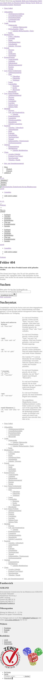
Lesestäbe (11, 38)
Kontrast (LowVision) (15, 156)
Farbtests (11, 99)
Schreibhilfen (12, 135)
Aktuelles (7, 216)
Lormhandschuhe (14, 19)
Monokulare (12, 91)
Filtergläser (16, 76)
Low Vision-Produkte (11, 93)
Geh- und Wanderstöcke (16, 112)
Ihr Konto (7, 672)
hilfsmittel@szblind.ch (7, 603)
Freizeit (6, 48)
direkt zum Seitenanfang (30, 1)
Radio (10, 33)
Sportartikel (12, 55)
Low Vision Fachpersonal (12, 71)
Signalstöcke (12, 122)
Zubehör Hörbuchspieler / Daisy (23, 31)
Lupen (10, 82)
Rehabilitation (8, 220)
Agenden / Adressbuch (15, 128)
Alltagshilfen (8, 12)
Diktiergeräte (12, 25)
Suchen (27, 676)
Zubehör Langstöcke (15, 124)
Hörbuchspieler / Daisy (16, 29)
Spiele (10, 52)
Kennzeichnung (9, 57)
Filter (10, 74)
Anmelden (7, 192)
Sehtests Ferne (13, 105)
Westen (10, 69)
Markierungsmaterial (15, 65)
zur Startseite (17, 1)
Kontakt (6, 630)
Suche (33, 3)
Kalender (11, 133)
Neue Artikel (8, 8)
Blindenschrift (8, 35)
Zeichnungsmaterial (14, 143)
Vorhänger (16, 80)
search (2, 189)
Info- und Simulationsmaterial (14, 163)
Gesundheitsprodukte (15, 16)
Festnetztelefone (13, 146)
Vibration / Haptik (14, 160)
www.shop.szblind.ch (12, 620)
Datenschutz (8, 644)
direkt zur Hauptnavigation (16, 3)
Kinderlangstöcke (14, 116)
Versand (11, 139)
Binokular (16, 86)
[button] (3, 257)
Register (11, 67)
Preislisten (7, 628)
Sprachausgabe (13, 158)
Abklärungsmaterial (14, 72)
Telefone (7, 145)
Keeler (15, 88)
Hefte (10, 131)
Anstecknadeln (13, 59)
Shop (6, 167)
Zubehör (15, 114)
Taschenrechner (13, 137)
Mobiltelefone (13, 148)
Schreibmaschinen (14, 42)
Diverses (11, 50)
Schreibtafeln (12, 44)
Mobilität (7, 109)
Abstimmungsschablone (16, 14)
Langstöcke (12, 118)
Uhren (6, 152)
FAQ (6, 632)
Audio (6, 23)
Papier (10, 40)
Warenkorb (17, 5)
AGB (6, 640)
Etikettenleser (12, 63)
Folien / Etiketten (14, 36)
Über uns (7, 222)
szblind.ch (7, 173)
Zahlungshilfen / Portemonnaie (18, 141)
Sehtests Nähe (13, 107)
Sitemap (28, 3)
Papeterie (7, 126)
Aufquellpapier (13, 129)
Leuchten (11, 103)
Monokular (16, 90)
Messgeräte (12, 21)
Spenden (7, 226)
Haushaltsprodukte (14, 17)
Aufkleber (11, 61)
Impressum (7, 642)
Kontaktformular (9, 224)
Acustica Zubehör (14, 154)
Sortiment (7, 215)
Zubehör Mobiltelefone (20, 150)
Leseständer (12, 101)
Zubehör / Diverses (14, 46)
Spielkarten (12, 54)
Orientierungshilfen (14, 120)
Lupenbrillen (12, 84)
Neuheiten (7, 218)
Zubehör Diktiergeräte (20, 27)
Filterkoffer (16, 78)
